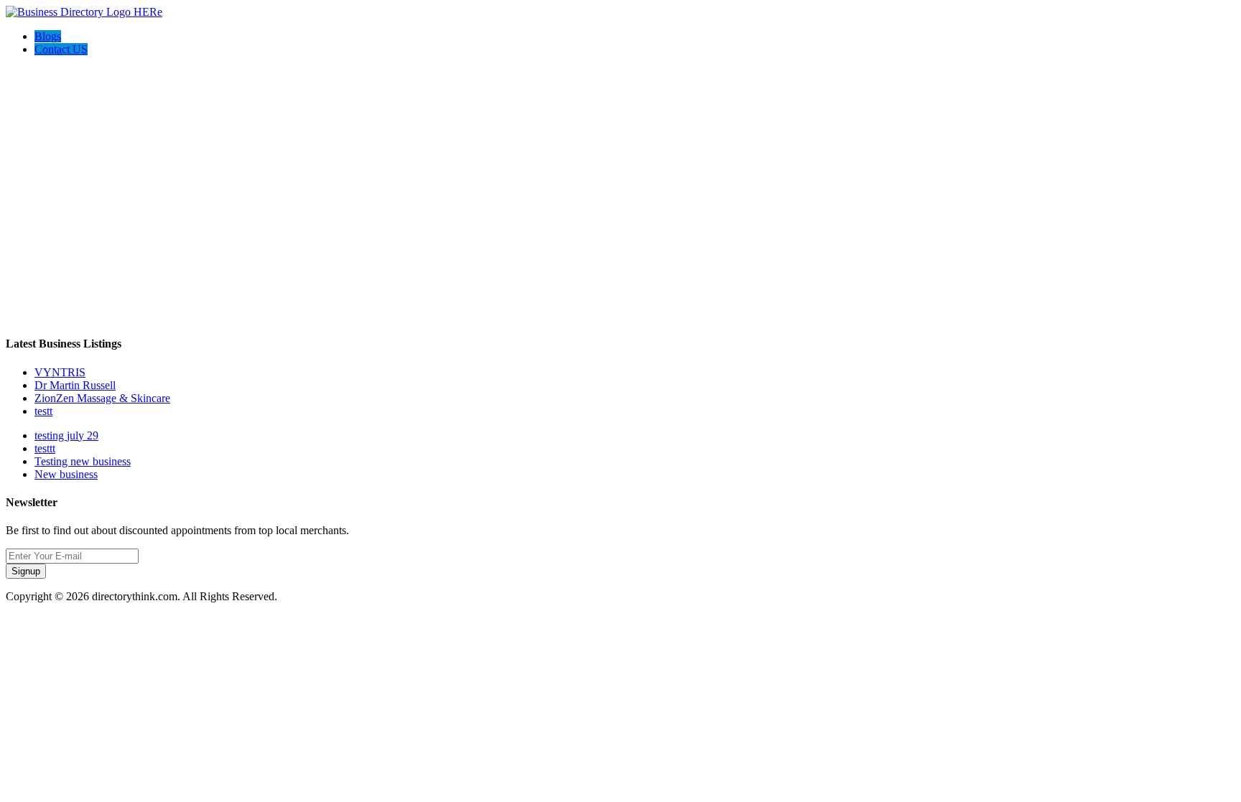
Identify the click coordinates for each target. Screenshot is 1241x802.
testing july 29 (66, 435)
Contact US (61, 49)
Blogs (47, 36)
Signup (25, 571)
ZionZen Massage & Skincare (102, 398)
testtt (44, 448)
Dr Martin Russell (75, 385)
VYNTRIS (59, 372)
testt (43, 411)
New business (66, 474)
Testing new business (82, 461)
